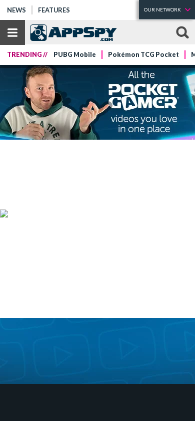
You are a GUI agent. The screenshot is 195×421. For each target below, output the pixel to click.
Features (54, 10)
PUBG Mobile (75, 54)
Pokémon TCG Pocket (143, 54)
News (16, 10)
